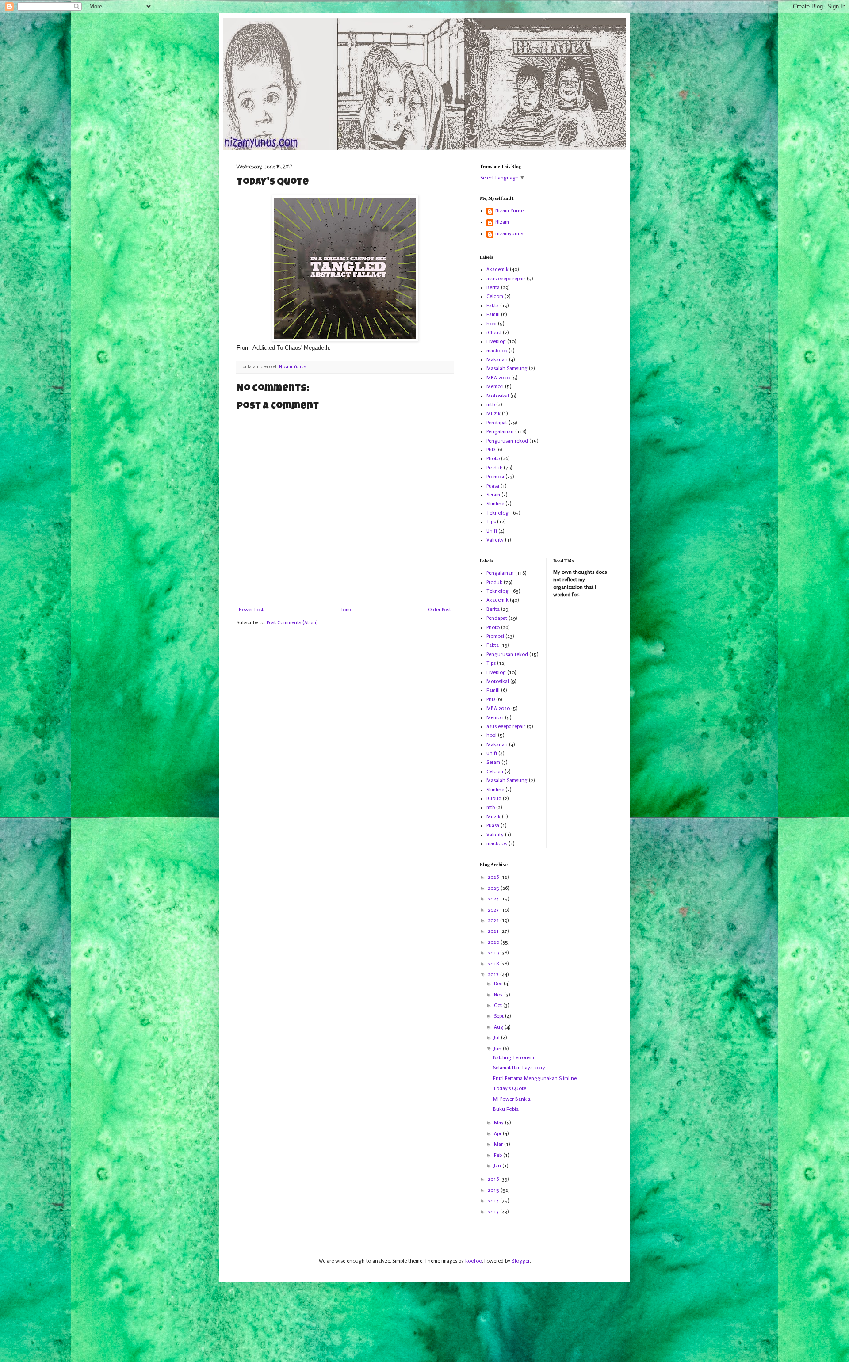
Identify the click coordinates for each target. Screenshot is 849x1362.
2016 (494, 1179)
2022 (494, 920)
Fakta (492, 306)
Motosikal (497, 396)
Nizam (502, 222)
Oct (498, 1005)
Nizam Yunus (509, 211)
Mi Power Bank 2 (512, 1099)
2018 (494, 964)
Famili (493, 314)
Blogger (521, 1261)
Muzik (493, 413)
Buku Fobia (506, 1109)
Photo (493, 459)
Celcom (494, 296)
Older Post (439, 610)
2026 (494, 877)
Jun (498, 1049)
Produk (494, 468)
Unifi (491, 531)
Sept (499, 1016)
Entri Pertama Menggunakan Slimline (535, 1078)
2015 (494, 1190)
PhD (490, 450)
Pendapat (496, 423)
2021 (494, 931)
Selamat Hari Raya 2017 (519, 1068)
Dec (499, 984)
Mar (499, 1144)
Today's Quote (509, 1088)
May (499, 1122)
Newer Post (251, 610)
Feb (498, 1155)
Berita (493, 287)
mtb (490, 405)
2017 (494, 974)
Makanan (497, 359)
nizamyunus (509, 234)
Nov (499, 995)
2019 (494, 953)
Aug (499, 1027)
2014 (494, 1201)
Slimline (495, 504)
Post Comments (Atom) (292, 623)
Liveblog (496, 341)
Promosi (495, 477)
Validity (495, 540)
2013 (494, 1212)
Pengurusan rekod (507, 441)
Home (346, 610)
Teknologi (498, 513)
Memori (495, 386)
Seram (493, 495)
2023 (494, 910)
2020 (494, 942)
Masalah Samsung (507, 368)
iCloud (493, 333)
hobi (491, 324)
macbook (496, 351)
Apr (498, 1134)
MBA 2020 (498, 378)
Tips (491, 522)
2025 (494, 888)
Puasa (492, 486)
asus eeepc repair (505, 279)
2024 (494, 899)
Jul (497, 1038)
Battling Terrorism (513, 1058)
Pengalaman (500, 432)
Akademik (497, 269)
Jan (498, 1166)
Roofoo (473, 1261)
